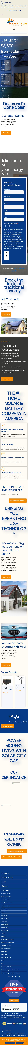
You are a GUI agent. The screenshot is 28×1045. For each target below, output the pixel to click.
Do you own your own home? (11, 223)
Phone (6, 217)
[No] (26, 1041)
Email (6, 203)
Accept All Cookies (10, 1042)
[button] (2, 14)
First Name (7, 189)
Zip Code (7, 210)
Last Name (7, 196)
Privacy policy (20, 1042)
